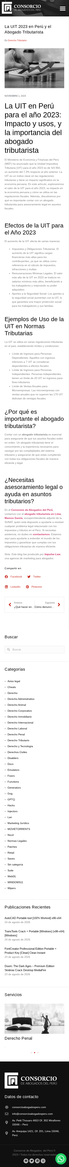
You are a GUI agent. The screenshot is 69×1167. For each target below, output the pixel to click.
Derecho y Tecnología (20, 746)
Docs (10, 763)
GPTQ (11, 799)
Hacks (11, 805)
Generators (14, 787)
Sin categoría (15, 864)
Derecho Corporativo (20, 710)
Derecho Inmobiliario (20, 716)
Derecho (12, 693)
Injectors (12, 811)
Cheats (12, 687)
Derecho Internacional (20, 722)
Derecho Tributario (17, 40)
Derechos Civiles (17, 752)
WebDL (12, 876)
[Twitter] (31, 1160)
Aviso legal (14, 681)
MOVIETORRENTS (19, 829)
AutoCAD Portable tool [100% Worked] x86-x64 (33, 918)
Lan (10, 817)
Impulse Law (52, 554)
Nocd (11, 834)
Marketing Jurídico (18, 823)
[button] (62, 8)
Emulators (13, 769)
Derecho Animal (17, 704)
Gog (10, 793)
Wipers (12, 888)
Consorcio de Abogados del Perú (32, 509)
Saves (11, 858)
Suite (10, 870)
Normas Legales (17, 840)
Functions (13, 781)
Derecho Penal (16, 734)
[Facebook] (26, 1160)
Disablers (13, 758)
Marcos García (14, 518)
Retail (11, 852)
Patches (12, 846)
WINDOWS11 (15, 882)
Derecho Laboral (17, 728)
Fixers (11, 775)
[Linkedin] (37, 1160)
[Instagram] (43, 1160)
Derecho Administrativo (21, 698)
